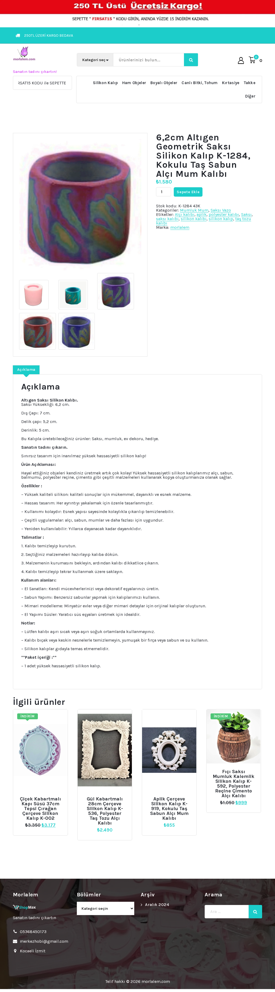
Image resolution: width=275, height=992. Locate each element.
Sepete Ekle (188, 192)
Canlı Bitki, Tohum (200, 82)
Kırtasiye (231, 82)
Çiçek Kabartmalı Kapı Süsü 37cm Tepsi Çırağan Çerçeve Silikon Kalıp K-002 (40, 808)
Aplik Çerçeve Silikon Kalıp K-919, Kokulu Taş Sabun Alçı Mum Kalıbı (169, 808)
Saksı (246, 214)
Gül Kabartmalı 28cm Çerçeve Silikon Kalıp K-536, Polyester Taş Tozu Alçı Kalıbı (105, 810)
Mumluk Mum (194, 210)
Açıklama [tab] (26, 369)
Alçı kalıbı (184, 214)
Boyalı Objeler (163, 82)
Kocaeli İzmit (32, 950)
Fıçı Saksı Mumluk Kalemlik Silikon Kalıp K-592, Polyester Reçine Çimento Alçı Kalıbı (233, 783)
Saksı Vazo (221, 210)
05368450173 (33, 931)
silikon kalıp (221, 218)
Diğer (250, 96)
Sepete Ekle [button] (42, 797)
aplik (202, 214)
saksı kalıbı (167, 218)
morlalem (179, 227)
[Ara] (255, 911)
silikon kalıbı (194, 218)
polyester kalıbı (224, 214)
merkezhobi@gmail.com (44, 941)
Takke (250, 82)
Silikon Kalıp (105, 82)
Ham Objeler (134, 82)
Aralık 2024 (157, 904)
